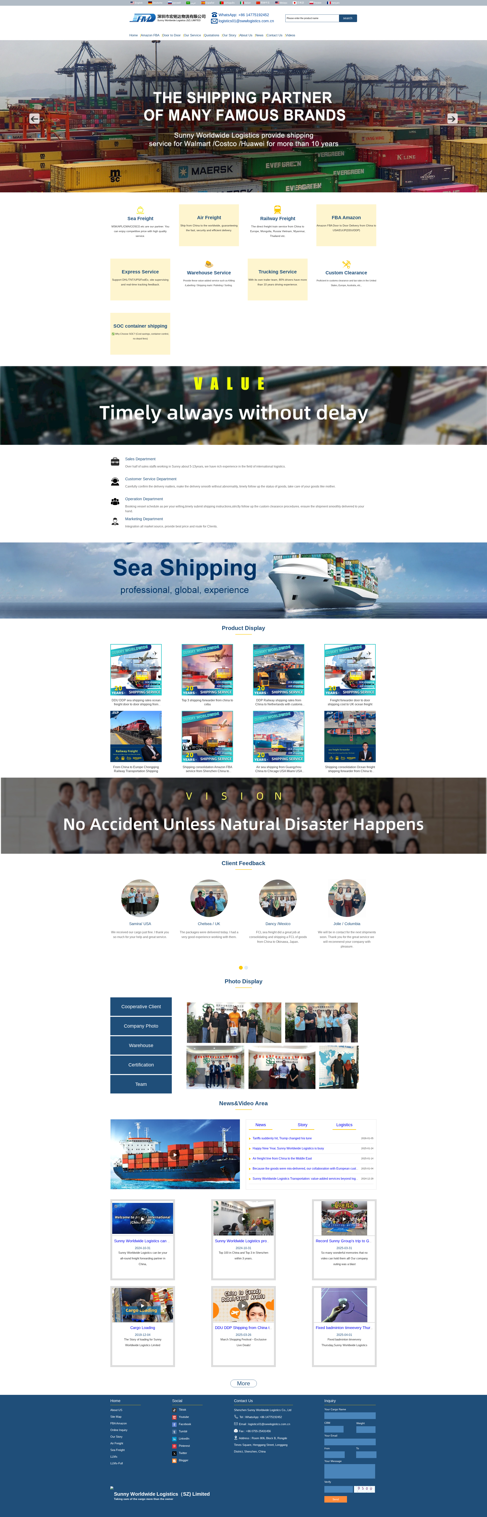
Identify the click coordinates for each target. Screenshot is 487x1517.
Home (133, 35)
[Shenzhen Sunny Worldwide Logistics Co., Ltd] (167, 22)
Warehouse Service (209, 272)
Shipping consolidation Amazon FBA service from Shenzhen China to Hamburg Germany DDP (207, 771)
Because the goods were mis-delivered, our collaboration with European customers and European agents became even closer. (338, 1168)
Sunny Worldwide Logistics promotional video (253, 1241)
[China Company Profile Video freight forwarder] (175, 1188)
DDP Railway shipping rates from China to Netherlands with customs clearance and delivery (278, 704)
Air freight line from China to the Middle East (282, 1158)
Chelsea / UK (209, 924)
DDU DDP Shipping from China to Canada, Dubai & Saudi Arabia (269, 1328)
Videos (290, 35)
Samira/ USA (140, 924)
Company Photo (141, 1026)
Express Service (140, 271)
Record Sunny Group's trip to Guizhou (348, 1241)
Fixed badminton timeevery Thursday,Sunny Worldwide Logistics (370, 1328)
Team (141, 1084)
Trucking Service (278, 271)
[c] (243, 853)
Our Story (229, 35)
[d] (243, 617)
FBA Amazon (346, 217)
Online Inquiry (118, 1430)
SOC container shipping (140, 326)
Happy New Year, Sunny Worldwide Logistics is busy (288, 1148)
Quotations (211, 35)
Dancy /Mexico (278, 924)
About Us (245, 35)
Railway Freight (277, 218)
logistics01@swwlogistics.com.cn (246, 21)
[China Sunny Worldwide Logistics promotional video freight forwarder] (243, 1218)
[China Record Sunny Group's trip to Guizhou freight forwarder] (344, 1218)
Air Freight (209, 217)
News (259, 35)
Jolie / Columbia (346, 924)
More (243, 1383)
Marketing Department (144, 519)
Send (336, 1499)
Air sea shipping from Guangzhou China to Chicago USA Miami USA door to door (278, 771)
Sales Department (140, 459)
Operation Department (144, 499)
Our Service (192, 35)
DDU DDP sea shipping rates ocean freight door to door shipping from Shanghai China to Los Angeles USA (136, 704)
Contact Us (274, 35)
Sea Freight (140, 218)
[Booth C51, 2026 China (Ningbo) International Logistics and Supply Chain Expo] (243, 191)
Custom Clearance (346, 272)
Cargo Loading (142, 1328)
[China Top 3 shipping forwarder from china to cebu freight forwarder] (207, 669)
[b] (243, 444)
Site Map (115, 1416)
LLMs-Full (116, 1463)
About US (116, 1410)
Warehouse (141, 1045)
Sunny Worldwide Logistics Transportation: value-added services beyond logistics (308, 1178)
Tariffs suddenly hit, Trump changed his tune (282, 1138)
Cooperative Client (141, 1006)
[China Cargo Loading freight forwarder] (142, 1305)
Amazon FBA (149, 35)
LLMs (113, 1456)
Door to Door (171, 35)
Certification (141, 1064)
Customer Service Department (151, 479)
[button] (34, 118)
